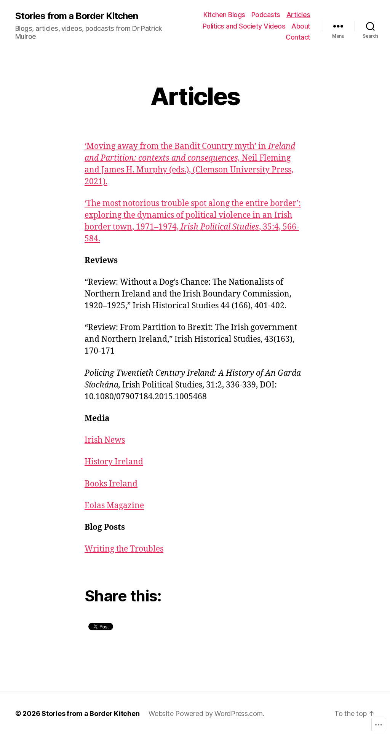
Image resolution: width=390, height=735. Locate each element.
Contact (298, 37)
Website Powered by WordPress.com (205, 713)
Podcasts (265, 15)
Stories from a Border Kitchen (76, 16)
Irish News (105, 440)
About (300, 26)
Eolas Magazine (114, 506)
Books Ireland (111, 484)
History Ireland (114, 462)
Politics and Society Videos (244, 26)
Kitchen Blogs (224, 15)
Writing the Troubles (124, 549)
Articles (298, 15)
